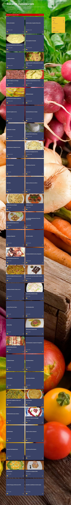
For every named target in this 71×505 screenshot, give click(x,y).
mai (54, 22)
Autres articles (25, 498)
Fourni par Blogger (36, 501)
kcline (38, 503)
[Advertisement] (48, 31)
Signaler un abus (55, 31)
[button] (23, 32)
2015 (53, 20)
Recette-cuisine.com (20, 4)
